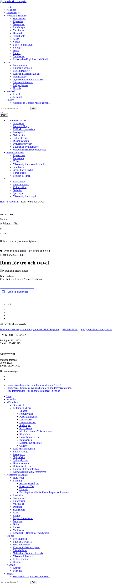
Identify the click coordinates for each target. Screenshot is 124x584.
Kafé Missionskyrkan (24, 129)
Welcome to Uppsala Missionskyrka (31, 102)
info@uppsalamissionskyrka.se (96, 329)
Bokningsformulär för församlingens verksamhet (44, 492)
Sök (34, 108)
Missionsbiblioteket (23, 82)
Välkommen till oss (16, 120)
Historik (17, 88)
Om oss (10, 62)
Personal (17, 97)
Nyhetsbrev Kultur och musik (28, 79)
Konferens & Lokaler (17, 474)
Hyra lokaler (19, 18)
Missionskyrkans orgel (24, 196)
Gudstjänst (18, 123)
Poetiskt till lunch (22, 175)
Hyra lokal (18, 477)
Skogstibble (19, 36)
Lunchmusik (19, 172)
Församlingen (20, 65)
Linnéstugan (19, 27)
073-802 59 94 (70, 329)
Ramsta (17, 53)
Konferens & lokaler (16, 15)
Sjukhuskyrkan (20, 138)
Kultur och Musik (22, 408)
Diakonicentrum (21, 141)
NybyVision (19, 135)
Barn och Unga (21, 126)
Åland (16, 38)
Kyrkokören (19, 155)
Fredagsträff (19, 132)
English (10, 99)
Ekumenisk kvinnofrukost (26, 146)
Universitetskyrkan (22, 143)
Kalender (11, 9)
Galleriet (17, 190)
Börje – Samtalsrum (23, 44)
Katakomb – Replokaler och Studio (31, 59)
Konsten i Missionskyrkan (26, 73)
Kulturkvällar (19, 187)
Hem (8, 6)
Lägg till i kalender (17, 291)
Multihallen (19, 56)
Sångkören (18, 167)
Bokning (17, 480)
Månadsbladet (20, 76)
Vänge (16, 41)
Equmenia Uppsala (22, 68)
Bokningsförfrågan (29, 483)
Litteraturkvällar (21, 184)
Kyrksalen (18, 21)
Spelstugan (18, 193)
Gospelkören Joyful (23, 170)
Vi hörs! (17, 161)
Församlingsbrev (21, 70)
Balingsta (17, 47)
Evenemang (13, 201)
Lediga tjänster (20, 85)
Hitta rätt (23, 489)
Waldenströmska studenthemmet (29, 149)
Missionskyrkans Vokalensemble (29, 164)
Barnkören (18, 158)
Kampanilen (19, 181)
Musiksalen (19, 30)
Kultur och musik (15, 152)
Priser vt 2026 (26, 486)
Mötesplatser (12, 12)
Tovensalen (19, 24)
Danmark (17, 33)
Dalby (16, 50)
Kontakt (10, 91)
